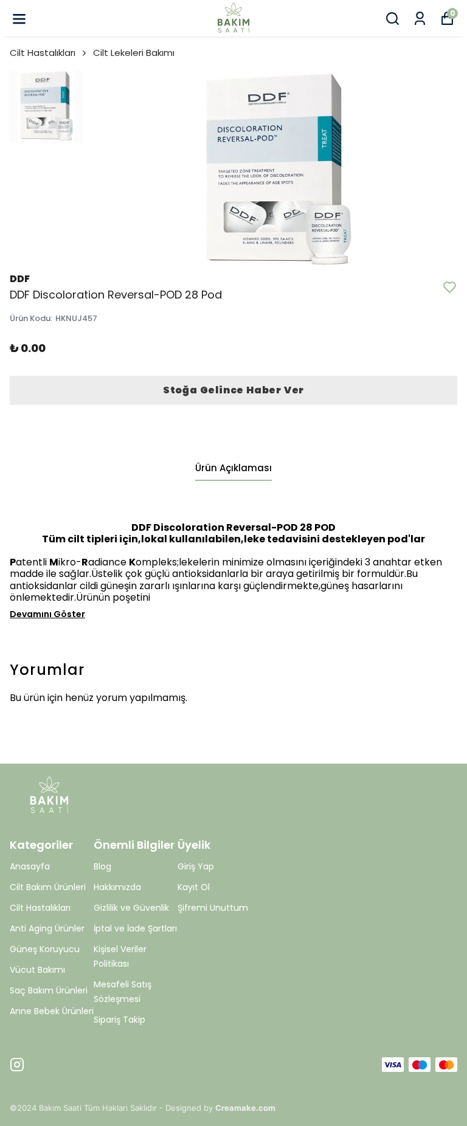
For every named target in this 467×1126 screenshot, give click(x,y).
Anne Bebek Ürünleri (52, 1011)
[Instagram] (17, 1064)
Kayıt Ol (194, 887)
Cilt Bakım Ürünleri (48, 887)
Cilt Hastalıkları (42, 52)
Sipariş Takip (119, 1020)
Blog (102, 866)
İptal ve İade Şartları (135, 928)
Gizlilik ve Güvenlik (131, 908)
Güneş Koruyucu (45, 949)
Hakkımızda (117, 887)
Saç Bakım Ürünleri (49, 990)
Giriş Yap (196, 866)
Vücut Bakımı (37, 970)
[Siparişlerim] (419, 18)
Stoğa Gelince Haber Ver (233, 390)
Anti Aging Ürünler (47, 928)
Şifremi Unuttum (213, 908)
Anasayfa (30, 866)
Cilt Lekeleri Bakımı (134, 52)
